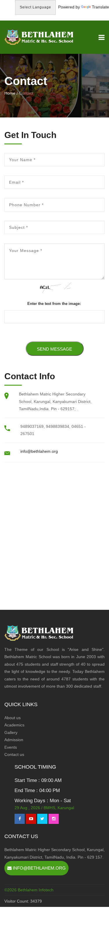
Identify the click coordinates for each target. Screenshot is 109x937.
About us (12, 717)
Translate (100, 7)
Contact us (14, 754)
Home (9, 93)
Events (10, 747)
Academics (14, 725)
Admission (13, 739)
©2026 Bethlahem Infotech (28, 890)
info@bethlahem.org (39, 451)
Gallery (10, 732)
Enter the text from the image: (54, 303)
